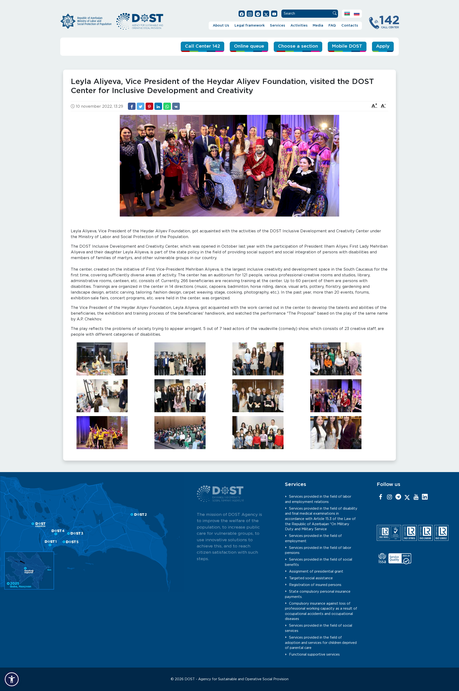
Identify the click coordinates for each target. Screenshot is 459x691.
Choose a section (298, 46)
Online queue (249, 46)
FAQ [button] (332, 25)
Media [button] (318, 25)
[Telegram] (398, 497)
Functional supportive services (314, 654)
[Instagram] (389, 497)
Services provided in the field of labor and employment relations (318, 499)
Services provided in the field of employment (313, 538)
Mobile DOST (347, 46)
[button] (12, 679)
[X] (407, 497)
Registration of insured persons (315, 584)
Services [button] (277, 25)
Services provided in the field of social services (318, 628)
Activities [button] (298, 25)
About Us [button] (221, 25)
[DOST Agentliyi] (425, 497)
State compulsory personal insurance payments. (317, 594)
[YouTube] (416, 497)
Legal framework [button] (250, 25)
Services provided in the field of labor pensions (318, 550)
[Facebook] (380, 497)
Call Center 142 (202, 46)
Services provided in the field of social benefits (318, 562)
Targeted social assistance (311, 578)
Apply (382, 46)
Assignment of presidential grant (316, 571)
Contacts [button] (349, 25)
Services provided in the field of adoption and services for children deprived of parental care (321, 642)
